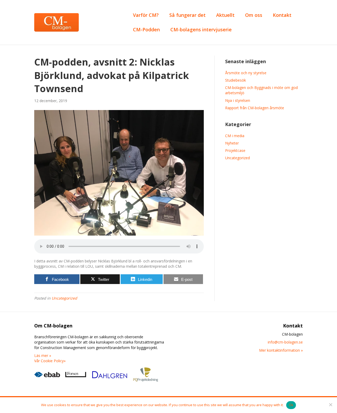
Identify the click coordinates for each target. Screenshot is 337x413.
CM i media (234, 135)
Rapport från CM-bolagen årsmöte (254, 107)
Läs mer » (42, 355)
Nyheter (232, 143)
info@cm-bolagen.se (285, 342)
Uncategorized (64, 298)
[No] (330, 404)
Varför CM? (146, 15)
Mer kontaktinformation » (281, 350)
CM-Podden (146, 29)
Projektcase (235, 150)
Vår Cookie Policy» (50, 360)
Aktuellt (225, 15)
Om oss (253, 15)
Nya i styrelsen (237, 100)
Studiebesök (235, 80)
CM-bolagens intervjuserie (201, 29)
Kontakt (282, 15)
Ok (291, 405)
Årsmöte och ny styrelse (245, 72)
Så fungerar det (187, 15)
